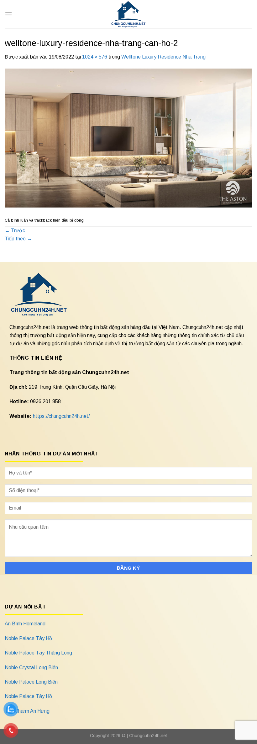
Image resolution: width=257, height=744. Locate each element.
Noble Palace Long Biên (31, 682)
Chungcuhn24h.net (148, 735)
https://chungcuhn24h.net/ (61, 416)
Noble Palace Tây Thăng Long (38, 652)
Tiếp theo (18, 238)
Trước (15, 230)
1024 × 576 (94, 56)
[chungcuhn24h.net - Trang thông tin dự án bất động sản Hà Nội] (128, 14)
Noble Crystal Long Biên (31, 667)
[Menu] (8, 14)
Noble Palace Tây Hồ (28, 638)
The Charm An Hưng (27, 711)
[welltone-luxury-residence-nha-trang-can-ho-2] (128, 137)
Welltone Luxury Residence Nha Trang (163, 56)
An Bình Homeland (25, 623)
